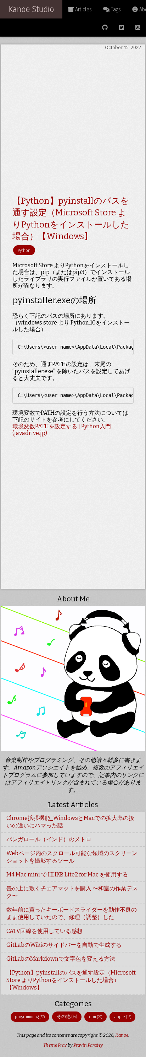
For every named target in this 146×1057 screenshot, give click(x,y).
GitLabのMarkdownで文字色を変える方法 (60, 958)
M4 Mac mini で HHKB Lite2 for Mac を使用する (67, 874)
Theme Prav (55, 1045)
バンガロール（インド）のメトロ (48, 839)
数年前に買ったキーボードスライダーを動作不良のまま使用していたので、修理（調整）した (71, 913)
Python (24, 250)
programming (30, 1016)
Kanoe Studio (31, 9)
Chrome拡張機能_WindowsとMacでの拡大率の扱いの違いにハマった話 (70, 822)
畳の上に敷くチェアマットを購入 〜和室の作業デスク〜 (72, 892)
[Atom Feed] (138, 27)
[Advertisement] (73, 124)
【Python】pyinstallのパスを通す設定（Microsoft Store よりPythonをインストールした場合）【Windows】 (71, 980)
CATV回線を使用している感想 (44, 931)
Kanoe (121, 1035)
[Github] (104, 27)
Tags (115, 9)
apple (122, 1016)
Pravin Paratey (88, 1045)
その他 (67, 1016)
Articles (83, 9)
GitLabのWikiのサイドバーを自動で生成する (64, 944)
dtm (95, 1016)
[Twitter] (121, 27)
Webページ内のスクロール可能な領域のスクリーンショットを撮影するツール (71, 857)
